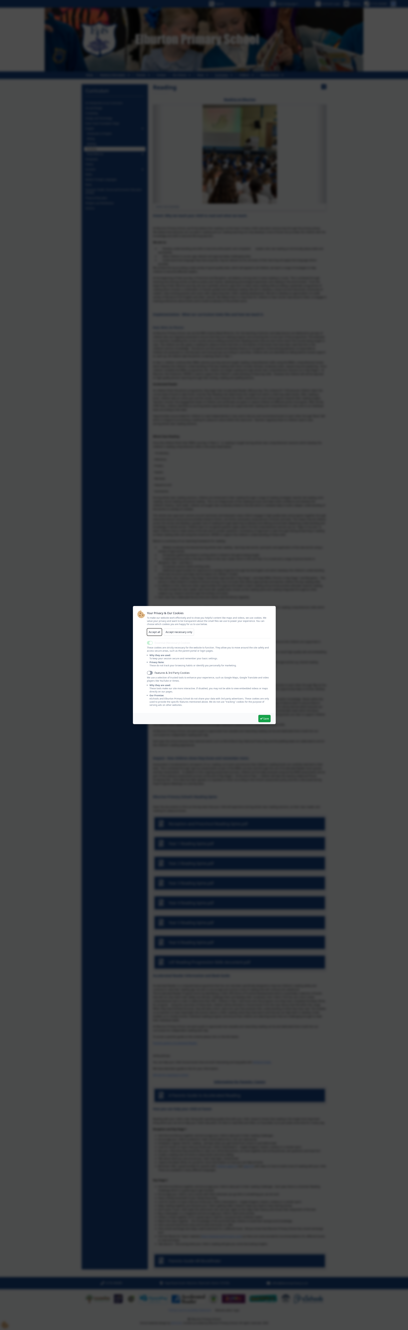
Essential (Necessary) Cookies (172, 643)
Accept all (154, 632)
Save (266, 718)
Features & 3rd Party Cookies (172, 673)
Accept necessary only (179, 632)
